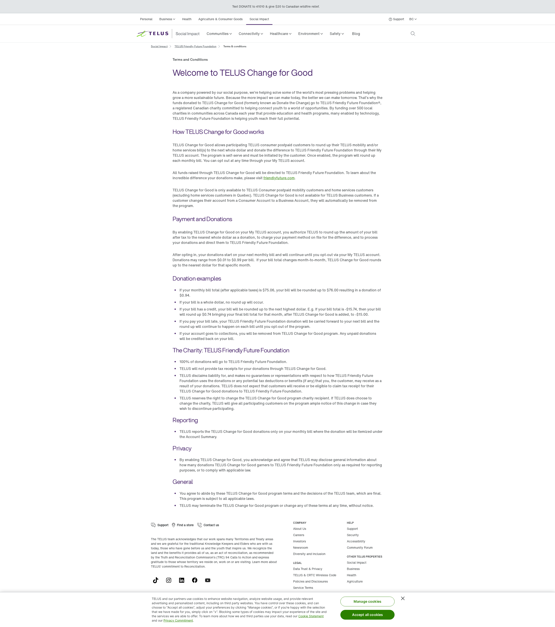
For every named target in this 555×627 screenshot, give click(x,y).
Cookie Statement (311, 616)
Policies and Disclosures (310, 581)
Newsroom (300, 547)
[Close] (403, 598)
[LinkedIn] (183, 580)
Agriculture (355, 581)
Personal (146, 19)
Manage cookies (367, 601)
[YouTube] (209, 580)
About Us (299, 528)
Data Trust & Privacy (307, 568)
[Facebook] (196, 580)
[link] (356, 33)
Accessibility (356, 541)
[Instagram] (170, 580)
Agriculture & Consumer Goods (220, 19)
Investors (299, 541)
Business (353, 568)
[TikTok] (157, 580)
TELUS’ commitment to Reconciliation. (178, 566)
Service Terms (303, 587)
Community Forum (360, 547)
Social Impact (259, 19)
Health (186, 19)
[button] (219, 33)
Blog (356, 33)
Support (352, 528)
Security (353, 535)
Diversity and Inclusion (309, 553)
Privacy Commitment (178, 620)
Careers (298, 535)
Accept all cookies (367, 614)
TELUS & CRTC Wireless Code (314, 575)
